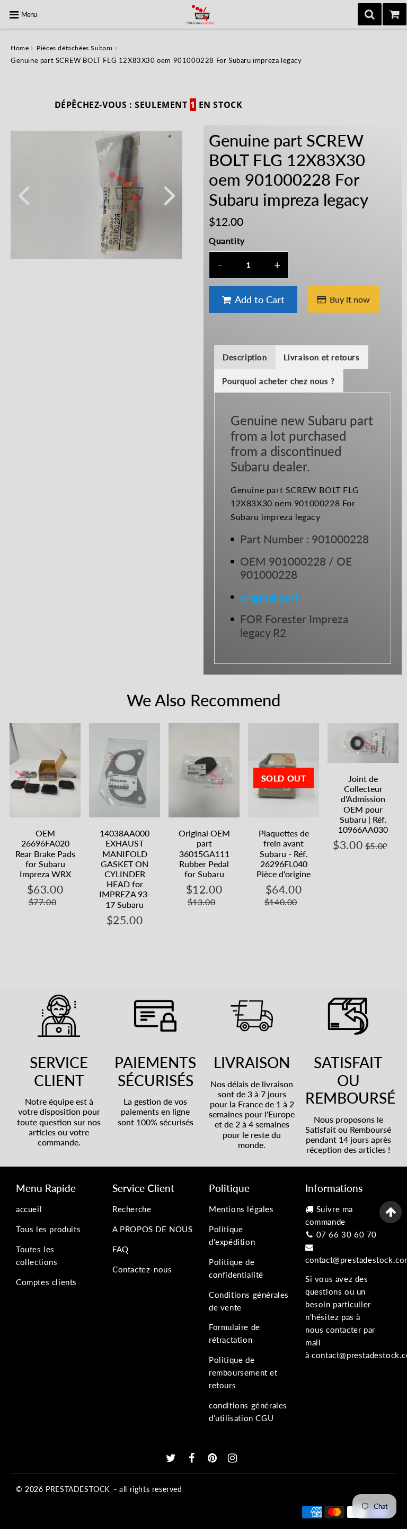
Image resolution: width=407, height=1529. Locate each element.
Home (20, 48)
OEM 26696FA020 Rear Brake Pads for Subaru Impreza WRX (45, 853)
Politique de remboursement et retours (243, 1372)
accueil (29, 1209)
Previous (23, 194)
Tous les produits (48, 1229)
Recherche (131, 1209)
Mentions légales (241, 1209)
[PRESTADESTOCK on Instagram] (232, 1458)
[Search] (370, 14)
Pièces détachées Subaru (75, 48)
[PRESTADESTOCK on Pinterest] (213, 1458)
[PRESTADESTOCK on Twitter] (172, 1458)
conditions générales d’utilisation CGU (248, 1411)
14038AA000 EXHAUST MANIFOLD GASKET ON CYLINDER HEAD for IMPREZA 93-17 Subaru (125, 868)
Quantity (227, 240)
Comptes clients (46, 1282)
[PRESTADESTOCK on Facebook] (193, 1458)
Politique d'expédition (232, 1235)
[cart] (394, 14)
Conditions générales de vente (249, 1301)
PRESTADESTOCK (78, 1489)
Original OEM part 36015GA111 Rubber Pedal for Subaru (204, 853)
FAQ (120, 1249)
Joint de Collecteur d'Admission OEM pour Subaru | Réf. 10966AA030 (363, 803)
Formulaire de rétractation (234, 1333)
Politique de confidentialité (236, 1268)
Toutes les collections (37, 1255)
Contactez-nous (142, 1269)
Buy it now (350, 299)
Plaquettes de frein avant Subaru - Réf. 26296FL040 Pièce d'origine (283, 853)
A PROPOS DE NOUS (152, 1229)
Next (169, 194)
